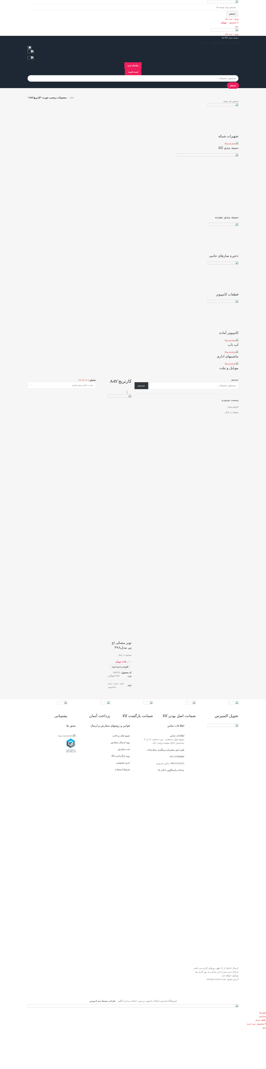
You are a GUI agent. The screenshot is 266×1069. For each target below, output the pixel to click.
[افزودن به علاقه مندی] (127, 637)
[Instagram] (234, 991)
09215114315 (177, 763)
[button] (120, 667)
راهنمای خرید (133, 65)
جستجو (235, 380)
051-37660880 (177, 756)
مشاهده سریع (119, 629)
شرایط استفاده (122, 769)
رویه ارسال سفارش (120, 742)
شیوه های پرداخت (121, 735)
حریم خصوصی (123, 763)
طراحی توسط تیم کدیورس (102, 1001)
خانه (72, 97)
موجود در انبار (231, 412)
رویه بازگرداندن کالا (120, 756)
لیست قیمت (133, 72)
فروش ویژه (233, 406)
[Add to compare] (127, 629)
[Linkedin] (218, 991)
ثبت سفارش (124, 749)
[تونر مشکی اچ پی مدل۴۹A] (119, 509)
